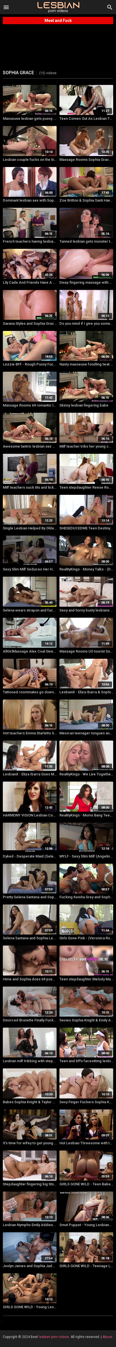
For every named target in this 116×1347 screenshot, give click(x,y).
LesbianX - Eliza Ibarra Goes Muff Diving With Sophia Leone (30, 774)
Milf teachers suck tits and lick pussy (30, 487)
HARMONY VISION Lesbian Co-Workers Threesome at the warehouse (30, 815)
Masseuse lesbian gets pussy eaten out (30, 118)
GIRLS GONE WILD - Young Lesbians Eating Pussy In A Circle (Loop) (30, 1307)
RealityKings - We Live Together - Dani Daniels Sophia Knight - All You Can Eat (86, 774)
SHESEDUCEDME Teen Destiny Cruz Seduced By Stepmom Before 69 (86, 528)
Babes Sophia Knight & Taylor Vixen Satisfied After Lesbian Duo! (30, 1102)
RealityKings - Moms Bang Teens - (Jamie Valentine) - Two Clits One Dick (86, 815)
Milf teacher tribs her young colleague (86, 446)
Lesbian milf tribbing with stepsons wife (30, 1061)
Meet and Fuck (58, 20)
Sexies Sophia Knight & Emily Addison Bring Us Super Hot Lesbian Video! (86, 1020)
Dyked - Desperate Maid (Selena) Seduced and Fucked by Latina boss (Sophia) (30, 856)
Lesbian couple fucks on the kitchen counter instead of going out (30, 159)
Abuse (107, 1337)
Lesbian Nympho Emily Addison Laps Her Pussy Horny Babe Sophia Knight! (30, 1225)
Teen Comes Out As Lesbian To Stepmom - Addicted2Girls (86, 118)
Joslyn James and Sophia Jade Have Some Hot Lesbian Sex (30, 1266)
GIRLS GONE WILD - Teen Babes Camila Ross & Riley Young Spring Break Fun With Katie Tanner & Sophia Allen (86, 1184)
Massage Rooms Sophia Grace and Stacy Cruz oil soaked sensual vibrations (86, 159)
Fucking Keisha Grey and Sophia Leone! (86, 897)
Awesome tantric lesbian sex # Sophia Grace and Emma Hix (30, 446)
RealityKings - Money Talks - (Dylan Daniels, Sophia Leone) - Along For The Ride (86, 569)
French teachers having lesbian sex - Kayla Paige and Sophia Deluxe (30, 241)
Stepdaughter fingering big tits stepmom (30, 1184)
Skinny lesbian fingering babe (83, 405)
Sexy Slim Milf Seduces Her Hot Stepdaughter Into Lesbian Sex (30, 569)
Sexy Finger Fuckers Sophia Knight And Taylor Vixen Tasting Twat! (86, 1102)
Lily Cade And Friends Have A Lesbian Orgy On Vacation (30, 282)
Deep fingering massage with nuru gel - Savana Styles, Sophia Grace (86, 282)
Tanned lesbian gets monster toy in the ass (86, 241)
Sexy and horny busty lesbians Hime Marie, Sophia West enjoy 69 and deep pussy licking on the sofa (86, 610)
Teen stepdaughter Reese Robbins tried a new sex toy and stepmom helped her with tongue (86, 487)
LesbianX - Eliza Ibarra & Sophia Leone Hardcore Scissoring (86, 692)
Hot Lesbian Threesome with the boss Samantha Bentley (86, 1143)
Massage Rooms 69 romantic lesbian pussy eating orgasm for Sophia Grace (30, 405)
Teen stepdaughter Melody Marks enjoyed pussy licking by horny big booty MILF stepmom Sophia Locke (86, 979)
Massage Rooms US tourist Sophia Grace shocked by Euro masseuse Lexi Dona (86, 651)
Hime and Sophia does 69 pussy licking (30, 979)
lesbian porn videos (54, 1337)
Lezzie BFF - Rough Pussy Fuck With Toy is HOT (30, 364)
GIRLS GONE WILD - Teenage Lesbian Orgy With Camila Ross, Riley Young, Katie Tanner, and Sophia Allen (86, 1266)
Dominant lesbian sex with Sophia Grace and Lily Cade (30, 200)
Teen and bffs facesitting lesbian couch (86, 1061)
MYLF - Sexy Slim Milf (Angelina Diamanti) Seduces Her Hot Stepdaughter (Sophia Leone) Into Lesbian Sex (86, 856)
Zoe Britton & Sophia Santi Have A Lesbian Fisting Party (86, 200)
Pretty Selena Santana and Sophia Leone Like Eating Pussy (30, 897)
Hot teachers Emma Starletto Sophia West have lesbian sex (30, 733)
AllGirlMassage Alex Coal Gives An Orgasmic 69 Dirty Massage (30, 651)
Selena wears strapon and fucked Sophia (30, 610)
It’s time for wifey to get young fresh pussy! (30, 1143)
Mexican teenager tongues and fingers (86, 733)
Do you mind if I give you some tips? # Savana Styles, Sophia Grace (86, 323)
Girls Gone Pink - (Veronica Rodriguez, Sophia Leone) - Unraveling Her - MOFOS (86, 938)
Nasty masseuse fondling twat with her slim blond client (86, 364)
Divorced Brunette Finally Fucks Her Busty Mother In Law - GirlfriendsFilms (30, 1020)
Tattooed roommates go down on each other (30, 692)
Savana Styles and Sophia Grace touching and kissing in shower (30, 323)
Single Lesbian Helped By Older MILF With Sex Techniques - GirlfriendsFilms (30, 528)
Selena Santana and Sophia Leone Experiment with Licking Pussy (30, 938)
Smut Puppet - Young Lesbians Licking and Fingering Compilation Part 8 (86, 1225)
